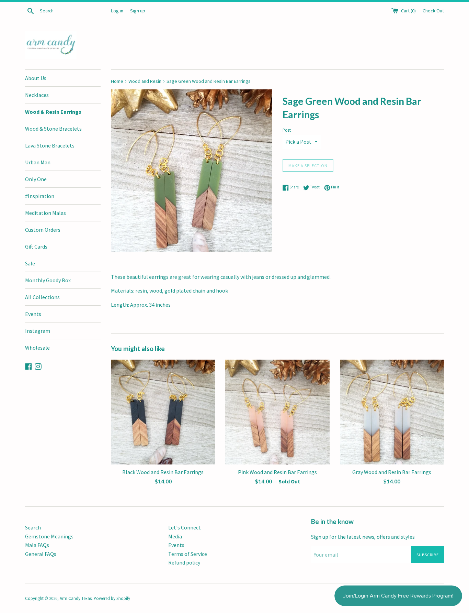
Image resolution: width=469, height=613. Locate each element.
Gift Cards (36, 246)
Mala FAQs (37, 544)
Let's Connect (184, 527)
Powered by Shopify (112, 598)
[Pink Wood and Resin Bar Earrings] (277, 412)
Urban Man (37, 162)
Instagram (37, 330)
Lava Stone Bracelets (50, 145)
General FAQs (40, 553)
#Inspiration (39, 196)
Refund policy (184, 562)
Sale (30, 263)
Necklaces (37, 94)
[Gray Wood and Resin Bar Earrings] (392, 412)
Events (33, 313)
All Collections (42, 297)
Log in (117, 11)
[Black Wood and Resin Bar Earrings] (163, 412)
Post (287, 130)
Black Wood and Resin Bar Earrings (163, 472)
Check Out (433, 11)
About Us (35, 78)
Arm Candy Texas (76, 598)
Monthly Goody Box (48, 280)
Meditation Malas (45, 212)
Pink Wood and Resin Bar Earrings (277, 472)
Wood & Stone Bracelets (53, 128)
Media (175, 536)
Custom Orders (42, 229)
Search (33, 527)
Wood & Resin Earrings (53, 111)
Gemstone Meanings (49, 536)
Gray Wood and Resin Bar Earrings (391, 472)
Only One (36, 179)
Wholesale (37, 347)
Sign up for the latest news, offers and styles (363, 536)
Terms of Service (187, 553)
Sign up (137, 11)
